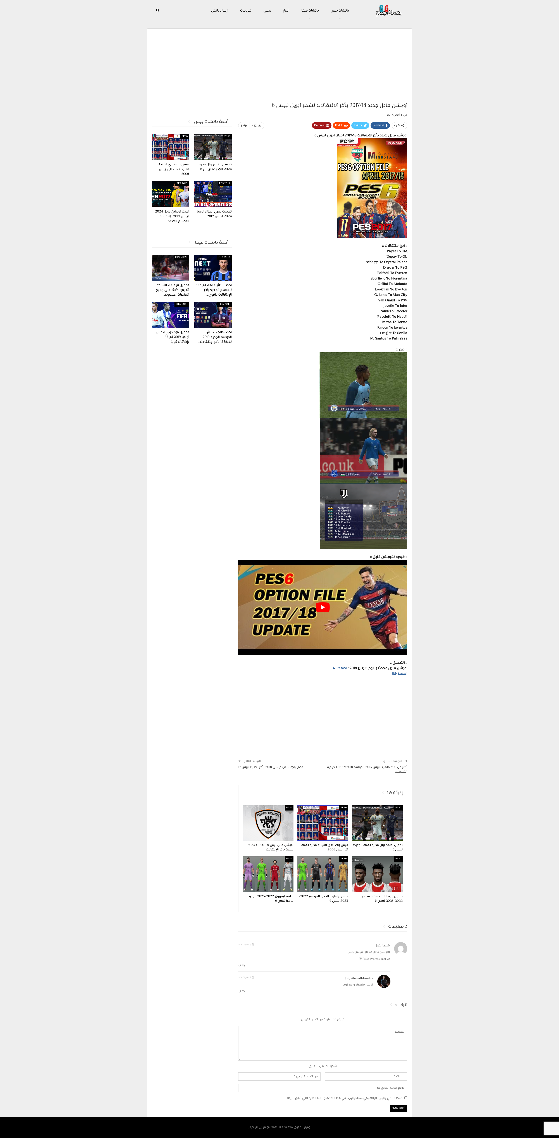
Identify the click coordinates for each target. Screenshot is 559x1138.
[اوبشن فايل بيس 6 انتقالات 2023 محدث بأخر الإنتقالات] (268, 823)
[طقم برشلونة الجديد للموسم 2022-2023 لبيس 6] (322, 874)
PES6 (398, 808)
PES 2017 (224, 184)
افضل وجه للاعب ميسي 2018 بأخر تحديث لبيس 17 (271, 767)
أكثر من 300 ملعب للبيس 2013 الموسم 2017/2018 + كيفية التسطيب (367, 769)
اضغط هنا (339, 668)
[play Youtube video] (322, 607)
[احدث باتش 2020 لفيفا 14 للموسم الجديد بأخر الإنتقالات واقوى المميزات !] (213, 268)
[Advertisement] (279, 63)
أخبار (286, 11)
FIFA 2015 (224, 304)
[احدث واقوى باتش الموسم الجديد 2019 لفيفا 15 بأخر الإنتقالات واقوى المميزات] (213, 315)
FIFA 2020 (181, 257)
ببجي (267, 11)
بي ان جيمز (255, 1127)
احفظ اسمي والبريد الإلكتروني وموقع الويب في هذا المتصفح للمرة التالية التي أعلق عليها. (344, 1098)
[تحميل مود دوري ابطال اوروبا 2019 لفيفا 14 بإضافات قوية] (170, 315)
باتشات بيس (340, 11)
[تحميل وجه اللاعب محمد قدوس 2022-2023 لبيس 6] (377, 874)
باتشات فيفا (310, 11)
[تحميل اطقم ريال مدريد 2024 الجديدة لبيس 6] (377, 823)
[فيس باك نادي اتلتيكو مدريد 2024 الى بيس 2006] (322, 823)
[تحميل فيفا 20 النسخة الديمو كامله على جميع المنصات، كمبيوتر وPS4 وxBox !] (170, 268)
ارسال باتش (219, 11)
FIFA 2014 (224, 257)
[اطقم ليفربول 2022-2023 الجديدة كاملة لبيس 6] (268, 874)
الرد (240, 966)
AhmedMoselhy (362, 978)
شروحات (246, 11)
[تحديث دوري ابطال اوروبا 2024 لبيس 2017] (213, 194)
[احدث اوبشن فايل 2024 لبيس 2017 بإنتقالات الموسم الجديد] (170, 194)
